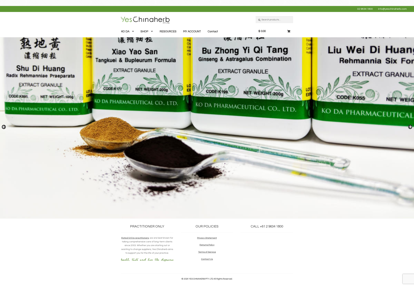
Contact (213, 31)
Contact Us (207, 259)
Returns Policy (207, 245)
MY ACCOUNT (192, 31)
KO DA (125, 31)
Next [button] (410, 127)
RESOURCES (168, 31)
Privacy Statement (207, 238)
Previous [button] (4, 127)
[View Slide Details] (207, 127)
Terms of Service (207, 252)
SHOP (144, 31)
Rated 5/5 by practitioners (135, 238)
